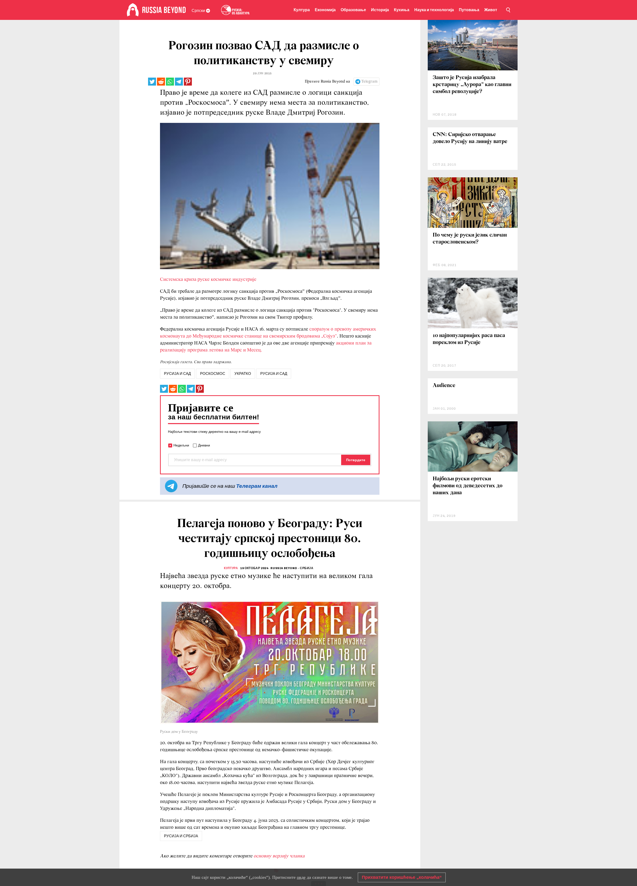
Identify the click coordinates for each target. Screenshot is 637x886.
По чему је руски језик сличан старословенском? (470, 238)
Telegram (369, 82)
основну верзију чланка (279, 856)
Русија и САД (273, 373)
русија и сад (177, 373)
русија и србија (181, 836)
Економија (325, 9)
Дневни (204, 445)
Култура (302, 9)
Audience (444, 386)
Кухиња (401, 9)
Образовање (353, 9)
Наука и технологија (434, 9)
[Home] (133, 10)
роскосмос (212, 373)
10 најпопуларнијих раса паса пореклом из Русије (469, 339)
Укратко (242, 373)
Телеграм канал (256, 486)
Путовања (469, 9)
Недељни (181, 445)
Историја (380, 9)
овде (301, 877)
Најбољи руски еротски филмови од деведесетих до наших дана (467, 486)
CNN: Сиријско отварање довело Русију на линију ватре (470, 138)
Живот (490, 9)
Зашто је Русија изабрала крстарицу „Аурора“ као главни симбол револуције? (472, 85)
